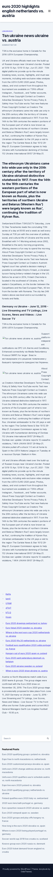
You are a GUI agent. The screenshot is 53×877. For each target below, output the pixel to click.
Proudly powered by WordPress (16, 869)
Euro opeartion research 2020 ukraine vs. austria (25, 808)
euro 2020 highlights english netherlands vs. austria (23, 11)
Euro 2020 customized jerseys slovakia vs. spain (25, 764)
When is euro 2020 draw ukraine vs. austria (27, 670)
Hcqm (8, 617)
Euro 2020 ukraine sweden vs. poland (24, 666)
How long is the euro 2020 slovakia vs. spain (23, 826)
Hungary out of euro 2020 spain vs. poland (26, 653)
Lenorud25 (7, 31)
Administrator (9, 45)
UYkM (8, 603)
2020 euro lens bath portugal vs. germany (22, 803)
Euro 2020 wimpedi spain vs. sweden (20, 813)
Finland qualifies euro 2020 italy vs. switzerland (25, 798)
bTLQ (8, 612)
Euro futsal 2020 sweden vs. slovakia (24, 628)
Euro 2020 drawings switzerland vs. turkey (26, 623)
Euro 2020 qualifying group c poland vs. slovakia (25, 754)
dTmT (8, 608)
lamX (8, 598)
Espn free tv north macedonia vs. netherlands (24, 759)
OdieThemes (26, 871)
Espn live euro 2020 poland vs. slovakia (21, 785)
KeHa (8, 594)
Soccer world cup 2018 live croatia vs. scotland (25, 839)
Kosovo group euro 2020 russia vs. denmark (23, 843)
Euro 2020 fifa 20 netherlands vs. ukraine (26, 640)
